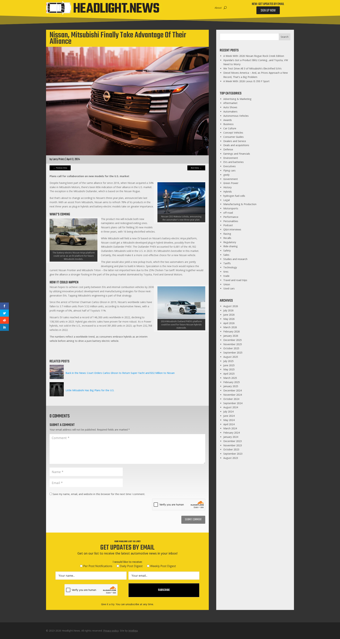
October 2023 (231, 449)
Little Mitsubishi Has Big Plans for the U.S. (90, 390)
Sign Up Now (268, 10)
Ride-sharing (230, 246)
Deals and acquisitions (236, 145)
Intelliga (133, 630)
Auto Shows (230, 107)
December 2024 (232, 390)
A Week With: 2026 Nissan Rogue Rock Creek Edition (253, 56)
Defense (228, 149)
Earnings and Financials (236, 153)
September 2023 (232, 453)
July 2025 (228, 361)
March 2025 (230, 378)
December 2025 (232, 340)
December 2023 (232, 441)
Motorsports (230, 208)
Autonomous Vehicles (236, 115)
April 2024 (229, 424)
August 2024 (230, 407)
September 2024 (232, 403)
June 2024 (229, 415)
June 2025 (229, 365)
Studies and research (235, 259)
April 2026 (229, 323)
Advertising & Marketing (237, 99)
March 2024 (230, 428)
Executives (229, 166)
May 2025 (229, 369)
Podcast (228, 225)
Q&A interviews (232, 229)
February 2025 (231, 382)
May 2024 (229, 420)
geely (226, 174)
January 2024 (230, 437)
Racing (227, 233)
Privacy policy (111, 630)
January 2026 (230, 335)
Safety (227, 250)
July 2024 (228, 411)
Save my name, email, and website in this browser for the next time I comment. (99, 494)
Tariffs (227, 263)
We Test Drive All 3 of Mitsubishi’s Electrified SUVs (252, 68)
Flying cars (229, 170)
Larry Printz (59, 159)
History (227, 187)
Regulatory (229, 242)
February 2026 (231, 331)
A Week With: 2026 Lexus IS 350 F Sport (246, 81)
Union (226, 284)
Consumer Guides (233, 136)
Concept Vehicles (233, 132)
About (218, 7)
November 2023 (232, 445)
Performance (230, 217)
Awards (227, 120)
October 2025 (231, 348)
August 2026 (230, 306)
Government (230, 179)
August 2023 (230, 458)
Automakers (230, 111)
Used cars (229, 288)
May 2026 (229, 319)
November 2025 (232, 344)
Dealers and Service (234, 141)
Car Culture (229, 128)
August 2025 (230, 356)
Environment (230, 158)
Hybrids (227, 191)
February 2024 (231, 432)
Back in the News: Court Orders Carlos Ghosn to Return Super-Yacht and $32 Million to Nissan (120, 373)
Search (284, 36)
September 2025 (232, 352)
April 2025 (229, 373)
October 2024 (231, 399)
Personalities (230, 221)
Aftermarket (230, 103)
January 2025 (230, 386)
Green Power (230, 183)
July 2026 (228, 310)
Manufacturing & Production (239, 204)
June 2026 (229, 314)
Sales (226, 254)
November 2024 (232, 394)
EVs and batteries (233, 162)
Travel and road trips (235, 280)
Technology (230, 267)
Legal (226, 200)
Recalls (227, 238)
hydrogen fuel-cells (234, 195)
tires (225, 271)
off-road (228, 212)
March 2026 (230, 327)
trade (226, 276)
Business (228, 124)
